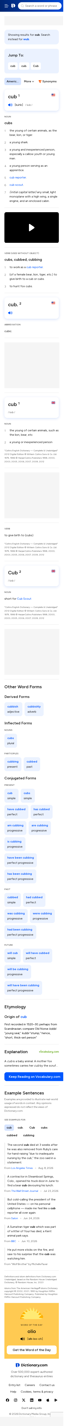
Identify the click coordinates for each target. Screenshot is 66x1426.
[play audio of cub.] (10, 313)
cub (12, 66)
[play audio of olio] (22, 1339)
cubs (8, 123)
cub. (24, 66)
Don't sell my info (32, 1408)
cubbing (35, 259)
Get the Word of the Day (32, 1350)
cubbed (20, 259)
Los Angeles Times (22, 1168)
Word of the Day (32, 1325)
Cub (36, 66)
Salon (14, 1218)
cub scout (16, 185)
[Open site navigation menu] (6, 6)
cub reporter (18, 177)
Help (13, 1391)
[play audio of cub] (10, 105)
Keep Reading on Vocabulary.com (34, 1077)
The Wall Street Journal (24, 1191)
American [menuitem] (13, 81)
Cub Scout (24, 598)
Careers (30, 1385)
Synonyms (49, 81)
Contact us (47, 1385)
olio (31, 1331)
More (27, 81)
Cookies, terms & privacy (37, 1391)
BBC (13, 1241)
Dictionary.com (13, 6)
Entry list (14, 1385)
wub (26, 39)
